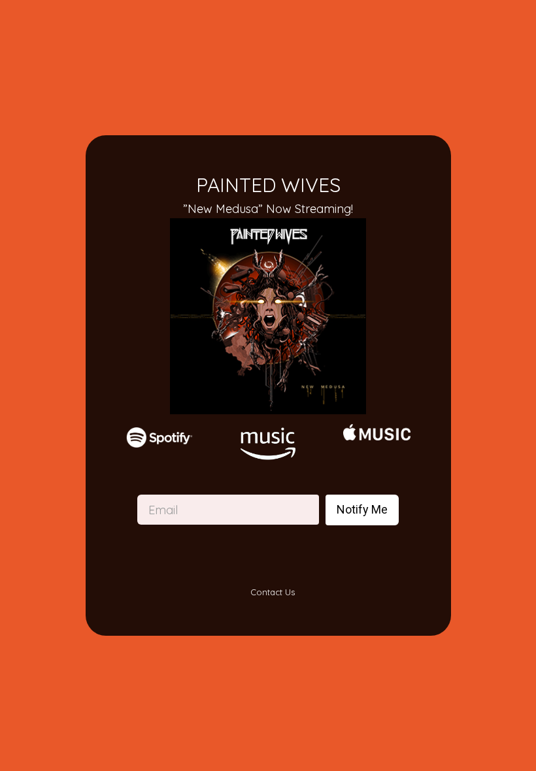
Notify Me (362, 509)
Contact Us (271, 592)
